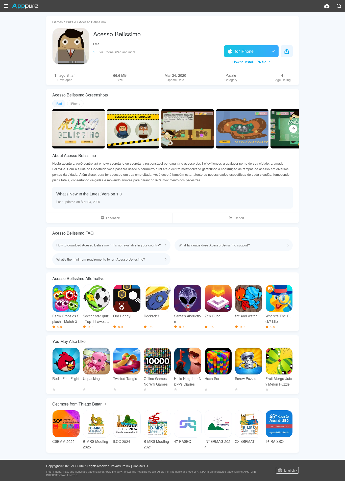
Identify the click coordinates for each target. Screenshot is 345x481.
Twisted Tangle (125, 378)
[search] (339, 6)
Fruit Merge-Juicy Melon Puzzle (278, 381)
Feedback (113, 218)
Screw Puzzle (245, 378)
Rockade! (151, 315)
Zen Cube (212, 315)
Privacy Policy (120, 466)
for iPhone (244, 51)
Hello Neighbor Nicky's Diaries (187, 381)
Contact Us (140, 466)
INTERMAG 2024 (217, 444)
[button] (6, 6)
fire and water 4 (247, 315)
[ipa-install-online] (327, 6)
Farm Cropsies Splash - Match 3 (65, 318)
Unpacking (91, 378)
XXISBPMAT (245, 441)
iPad (59, 103)
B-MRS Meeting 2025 (95, 444)
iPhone (75, 103)
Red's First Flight (65, 378)
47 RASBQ (182, 441)
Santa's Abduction (187, 318)
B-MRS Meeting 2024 (156, 444)
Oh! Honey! (122, 315)
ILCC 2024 (121, 441)
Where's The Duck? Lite (278, 318)
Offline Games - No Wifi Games (156, 381)
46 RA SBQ (274, 441)
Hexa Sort (212, 378)
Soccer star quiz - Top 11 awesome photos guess (96, 318)
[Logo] (25, 6)
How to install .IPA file (249, 61)
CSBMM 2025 (63, 441)
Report (239, 218)
